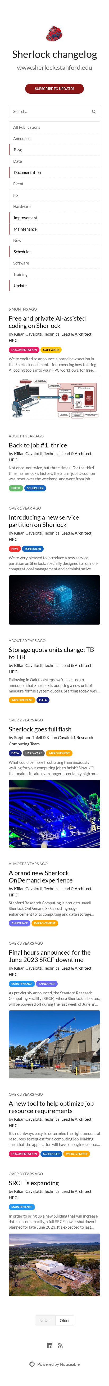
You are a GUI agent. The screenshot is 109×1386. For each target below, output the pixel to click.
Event (18, 183)
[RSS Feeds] (60, 1344)
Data (17, 161)
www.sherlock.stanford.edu (54, 67)
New (17, 240)
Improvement (25, 217)
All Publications (26, 127)
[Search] (94, 111)
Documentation (27, 172)
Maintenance (25, 229)
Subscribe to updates (54, 89)
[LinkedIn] (52, 1344)
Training (20, 274)
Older (65, 1320)
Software (21, 263)
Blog (18, 149)
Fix (16, 195)
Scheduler (22, 251)
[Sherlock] (54, 34)
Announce (21, 138)
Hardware (22, 206)
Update (20, 285)
